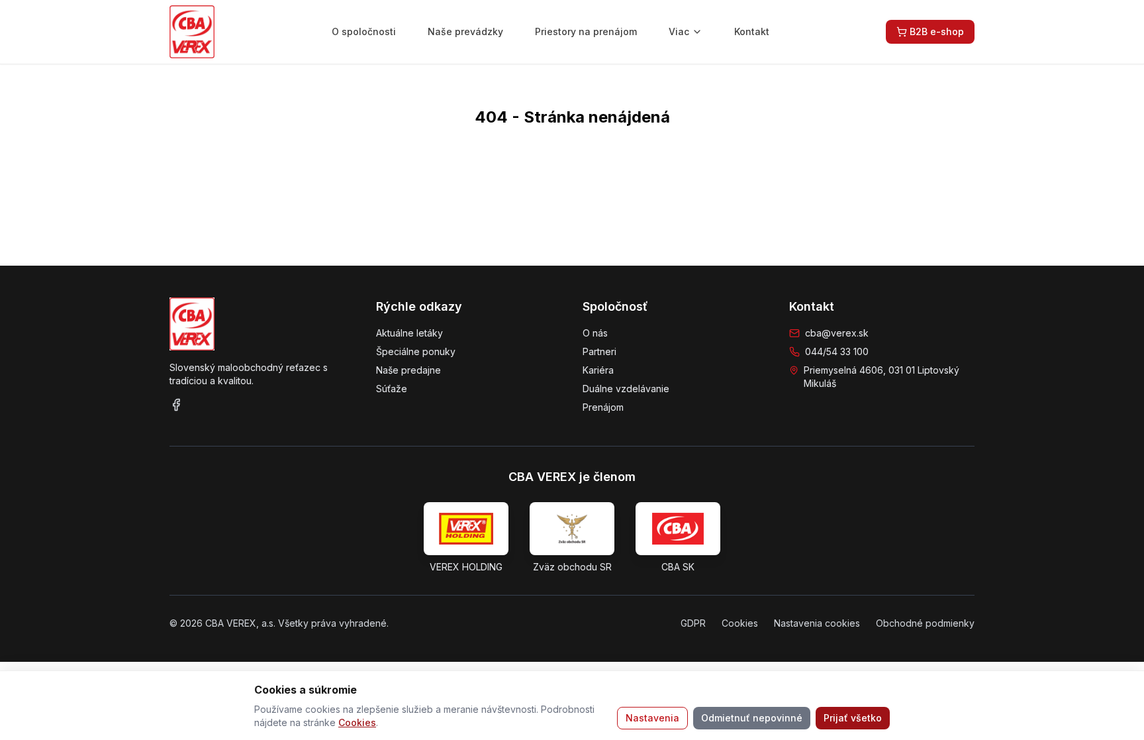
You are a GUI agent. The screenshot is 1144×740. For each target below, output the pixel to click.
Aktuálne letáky (409, 333)
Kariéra (598, 370)
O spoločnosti (364, 31)
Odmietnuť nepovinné (751, 717)
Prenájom (603, 407)
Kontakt (751, 31)
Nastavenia (652, 717)
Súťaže (391, 388)
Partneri (599, 351)
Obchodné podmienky (925, 623)
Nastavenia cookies (817, 623)
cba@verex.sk (837, 333)
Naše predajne (408, 370)
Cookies (357, 722)
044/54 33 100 (837, 351)
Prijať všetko (853, 717)
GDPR (693, 623)
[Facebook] (176, 404)
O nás (595, 333)
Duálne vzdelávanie (626, 388)
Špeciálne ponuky (415, 351)
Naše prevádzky (465, 31)
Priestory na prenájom (586, 31)
